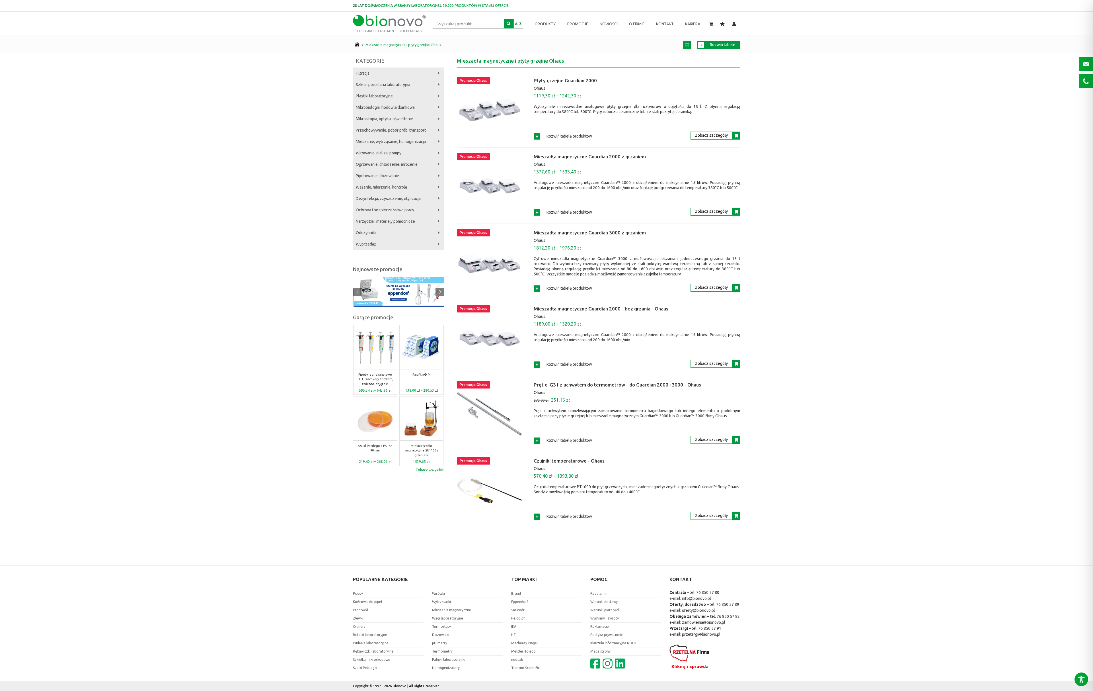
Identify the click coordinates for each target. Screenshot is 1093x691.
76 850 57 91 (709, 628)
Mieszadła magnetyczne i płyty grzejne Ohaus (403, 45)
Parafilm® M (421, 374)
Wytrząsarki (441, 602)
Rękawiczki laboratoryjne (373, 651)
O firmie (637, 24)
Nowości (609, 24)
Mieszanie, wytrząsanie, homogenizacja (391, 141)
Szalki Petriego (365, 668)
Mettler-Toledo (523, 651)
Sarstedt (518, 610)
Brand (516, 593)
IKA (513, 626)
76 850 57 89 (727, 604)
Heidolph (518, 618)
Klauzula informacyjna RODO (614, 643)
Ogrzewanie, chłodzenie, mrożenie (387, 164)
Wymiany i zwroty (604, 618)
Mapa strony (600, 651)
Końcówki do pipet (368, 602)
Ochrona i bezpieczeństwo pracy (385, 210)
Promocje (577, 24)
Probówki (360, 610)
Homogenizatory (446, 668)
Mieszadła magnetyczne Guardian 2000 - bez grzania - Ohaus (601, 308)
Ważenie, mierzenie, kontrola (381, 187)
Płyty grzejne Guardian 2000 (565, 80)
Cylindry (359, 626)
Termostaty (441, 626)
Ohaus (539, 88)
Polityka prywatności (606, 635)
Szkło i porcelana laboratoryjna (383, 84)
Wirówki (438, 593)
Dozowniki (440, 635)
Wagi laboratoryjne (447, 618)
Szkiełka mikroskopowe (371, 659)
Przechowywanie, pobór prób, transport (391, 130)
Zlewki (358, 618)
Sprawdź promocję (398, 299)
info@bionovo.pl (696, 598)
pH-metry (439, 643)
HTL (514, 635)
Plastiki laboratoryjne (374, 96)
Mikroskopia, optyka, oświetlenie (384, 118)
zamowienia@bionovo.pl (703, 622)
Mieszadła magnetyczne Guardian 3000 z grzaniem (590, 232)
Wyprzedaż (366, 244)
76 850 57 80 (707, 592)
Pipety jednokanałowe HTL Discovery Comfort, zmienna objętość (375, 379)
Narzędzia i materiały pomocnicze (385, 221)
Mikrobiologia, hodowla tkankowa (385, 107)
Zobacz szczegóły (711, 135)
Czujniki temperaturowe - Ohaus (569, 460)
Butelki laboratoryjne (370, 635)
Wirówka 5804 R (367, 303)
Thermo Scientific (525, 668)
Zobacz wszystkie (430, 470)
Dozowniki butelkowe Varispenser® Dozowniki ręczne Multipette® (407, 279)
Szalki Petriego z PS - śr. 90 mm (375, 448)
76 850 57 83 (728, 616)
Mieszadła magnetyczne (451, 610)
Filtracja (362, 73)
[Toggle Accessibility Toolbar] (1081, 679)
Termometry (442, 651)
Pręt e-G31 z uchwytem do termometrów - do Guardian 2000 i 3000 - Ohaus (617, 384)
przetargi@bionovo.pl (701, 634)
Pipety (358, 593)
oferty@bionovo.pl (698, 610)
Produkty (545, 24)
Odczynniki (366, 232)
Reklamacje (599, 626)
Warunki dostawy (604, 602)
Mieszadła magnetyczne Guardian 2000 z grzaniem (590, 156)
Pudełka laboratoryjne (371, 643)
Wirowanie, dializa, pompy (378, 153)
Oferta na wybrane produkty (398, 287)
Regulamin (598, 593)
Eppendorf (519, 602)
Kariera (692, 24)
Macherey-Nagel (524, 643)
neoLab (517, 659)
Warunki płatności (604, 610)
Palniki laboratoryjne (448, 659)
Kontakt (665, 24)
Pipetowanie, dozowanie (377, 175)
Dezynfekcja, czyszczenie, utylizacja (388, 198)
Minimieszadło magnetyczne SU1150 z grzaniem (421, 450)
